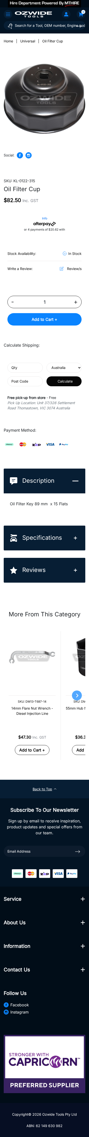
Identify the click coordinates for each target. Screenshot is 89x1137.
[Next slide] (77, 695)
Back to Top (42, 789)
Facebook (19, 1004)
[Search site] (79, 26)
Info (44, 218)
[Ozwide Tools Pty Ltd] (33, 14)
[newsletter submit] (78, 851)
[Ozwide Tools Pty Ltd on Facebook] (20, 155)
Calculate (65, 381)
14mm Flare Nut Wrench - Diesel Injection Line (32, 711)
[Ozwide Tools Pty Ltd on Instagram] (28, 155)
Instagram (19, 1012)
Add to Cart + (44, 319)
